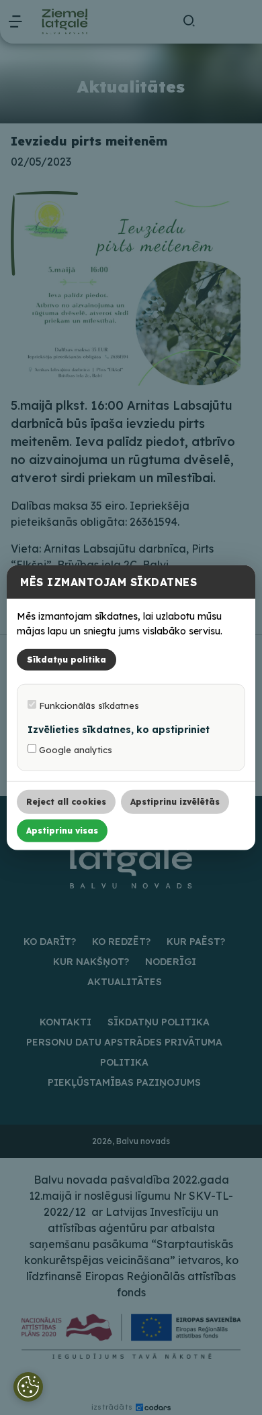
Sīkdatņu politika (66, 659)
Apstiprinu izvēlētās (175, 801)
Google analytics (74, 749)
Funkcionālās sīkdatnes (87, 704)
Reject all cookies (66, 801)
